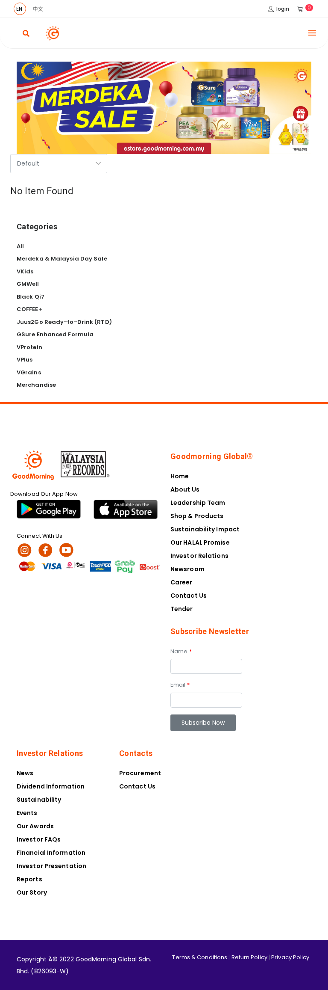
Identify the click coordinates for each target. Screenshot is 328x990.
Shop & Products (197, 516)
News (25, 773)
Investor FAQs (39, 839)
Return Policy (249, 957)
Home (179, 476)
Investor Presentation (51, 866)
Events (27, 813)
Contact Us (188, 595)
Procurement (140, 773)
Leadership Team (198, 502)
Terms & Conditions (199, 957)
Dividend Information (51, 786)
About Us (184, 489)
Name (181, 651)
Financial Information (51, 852)
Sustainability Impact (205, 529)
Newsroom (187, 569)
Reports (29, 879)
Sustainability (39, 799)
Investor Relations (199, 555)
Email (180, 685)
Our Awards (35, 826)
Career (181, 582)
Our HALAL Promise (200, 542)
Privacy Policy (290, 957)
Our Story (32, 892)
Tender (181, 609)
